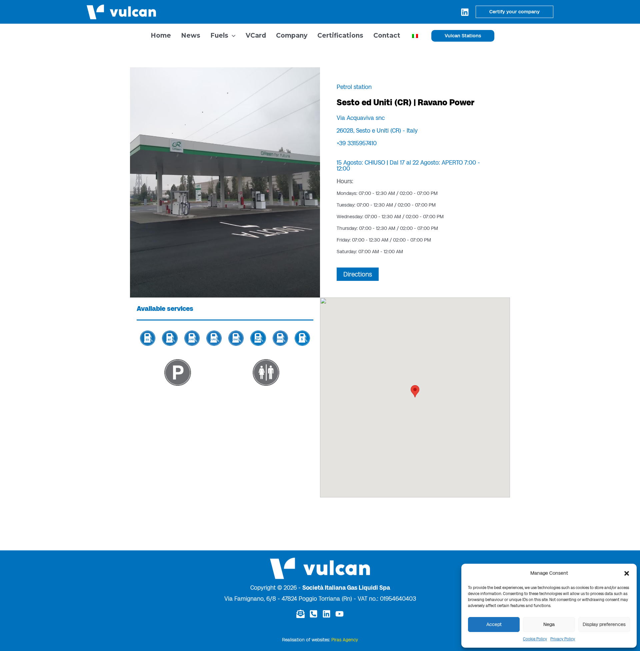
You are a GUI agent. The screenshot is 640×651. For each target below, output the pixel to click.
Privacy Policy (562, 639)
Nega (549, 624)
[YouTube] (339, 614)
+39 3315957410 (357, 143)
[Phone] (313, 614)
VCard (256, 35)
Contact (386, 35)
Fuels (219, 35)
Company (291, 35)
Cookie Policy (535, 639)
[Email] (300, 614)
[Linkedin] (465, 12)
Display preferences (604, 624)
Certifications (340, 35)
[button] (626, 573)
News (190, 35)
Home (161, 35)
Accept (494, 624)
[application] (231, 35)
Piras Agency (344, 640)
